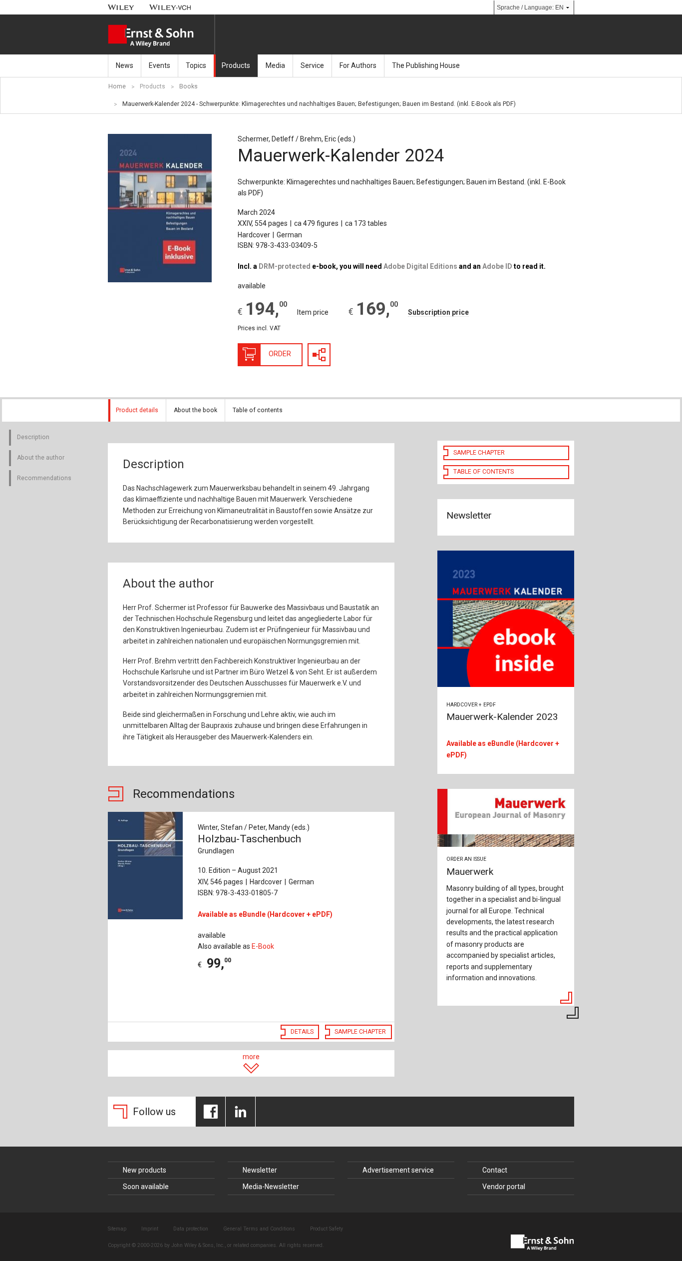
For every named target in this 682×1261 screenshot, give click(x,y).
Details (302, 1031)
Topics (196, 65)
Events (159, 65)
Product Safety (326, 1229)
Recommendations (44, 478)
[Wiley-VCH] (170, 7)
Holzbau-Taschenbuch (249, 844)
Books (188, 86)
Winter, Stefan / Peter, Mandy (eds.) (254, 827)
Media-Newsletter (271, 1187)
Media (275, 65)
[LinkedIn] (240, 1112)
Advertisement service (398, 1170)
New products (144, 1170)
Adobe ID (497, 266)
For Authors (358, 65)
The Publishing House (426, 65)
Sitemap (117, 1229)
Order (280, 354)
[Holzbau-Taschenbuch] (147, 865)
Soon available (146, 1187)
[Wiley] (121, 7)
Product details (137, 410)
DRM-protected (285, 266)
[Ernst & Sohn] (161, 35)
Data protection (190, 1229)
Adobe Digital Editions (420, 266)
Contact (494, 1170)
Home (117, 86)
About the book (195, 410)
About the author (40, 457)
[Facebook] (210, 1112)
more (251, 1057)
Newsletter (260, 1170)
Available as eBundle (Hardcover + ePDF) (265, 914)
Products (236, 65)
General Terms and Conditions (259, 1229)
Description (33, 437)
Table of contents (258, 410)
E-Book (263, 946)
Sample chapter (360, 1031)
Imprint (149, 1229)
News (124, 65)
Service (312, 65)
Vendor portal (503, 1187)
